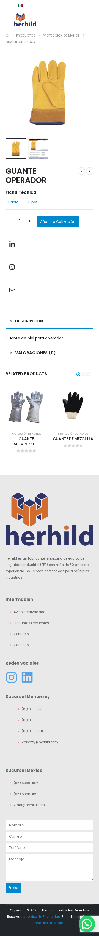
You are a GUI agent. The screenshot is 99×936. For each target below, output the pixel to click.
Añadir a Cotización (57, 221)
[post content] (26, 405)
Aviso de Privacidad (29, 612)
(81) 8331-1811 (32, 731)
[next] (90, 171)
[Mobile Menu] (10, 20)
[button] (12, 92)
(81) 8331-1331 (32, 709)
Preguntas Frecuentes (31, 623)
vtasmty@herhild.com (40, 742)
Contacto (21, 634)
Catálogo (21, 645)
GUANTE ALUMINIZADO (26, 441)
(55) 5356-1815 (26, 783)
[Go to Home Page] (7, 36)
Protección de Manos (26, 433)
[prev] (81, 171)
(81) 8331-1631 (33, 720)
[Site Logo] (25, 19)
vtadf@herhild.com (29, 805)
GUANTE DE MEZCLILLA (73, 439)
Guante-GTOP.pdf (21, 202)
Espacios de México (49, 923)
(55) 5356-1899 (27, 794)
